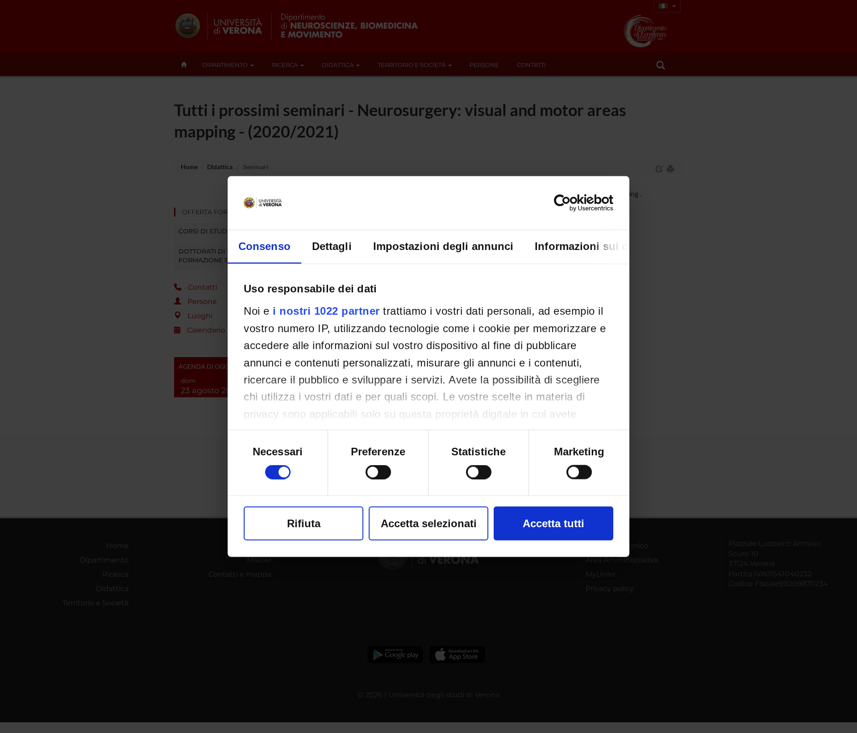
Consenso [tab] (264, 246)
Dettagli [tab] (332, 246)
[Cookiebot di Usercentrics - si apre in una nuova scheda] (574, 203)
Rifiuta (303, 523)
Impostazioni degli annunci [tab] (443, 246)
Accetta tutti (553, 523)
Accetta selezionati (429, 523)
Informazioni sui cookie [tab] (595, 246)
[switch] (378, 472)
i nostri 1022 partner (326, 311)
